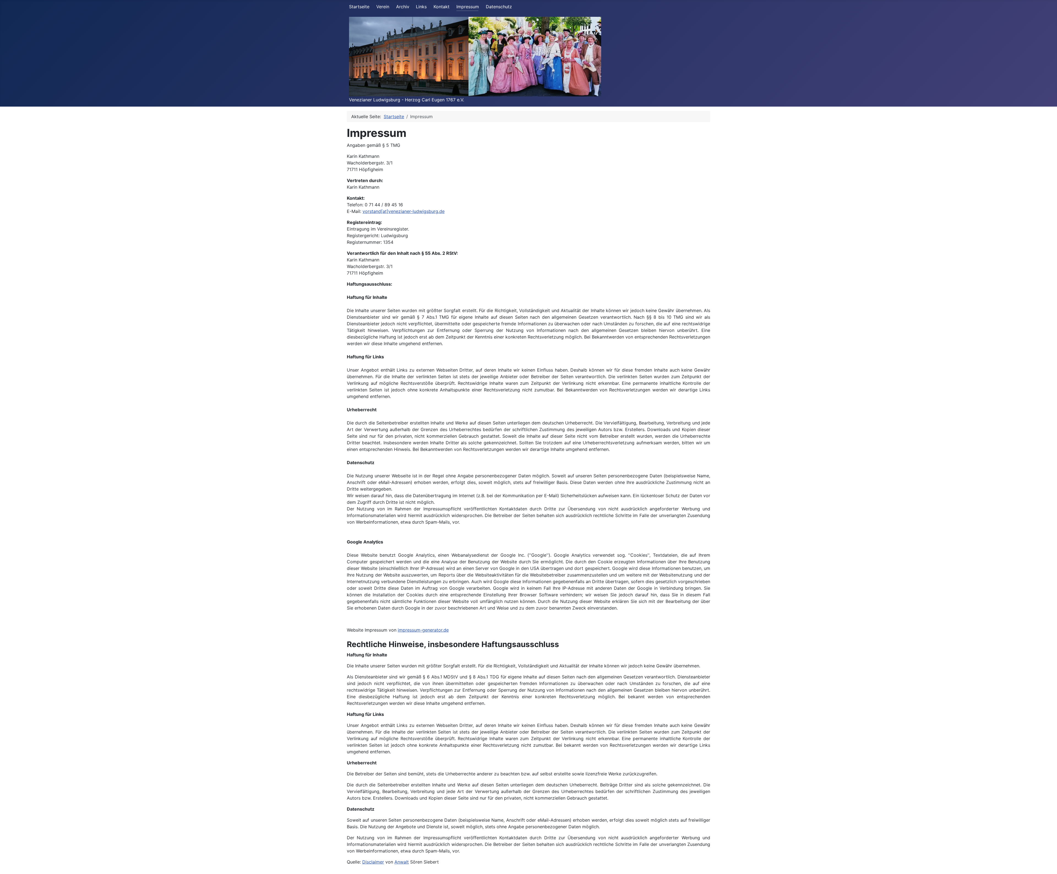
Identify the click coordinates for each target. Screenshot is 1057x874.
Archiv (402, 6)
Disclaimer (373, 862)
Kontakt (442, 6)
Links (421, 6)
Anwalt (401, 862)
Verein (382, 6)
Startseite (359, 6)
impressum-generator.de (423, 630)
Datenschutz (499, 6)
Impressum (467, 6)
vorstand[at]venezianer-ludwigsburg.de (404, 211)
